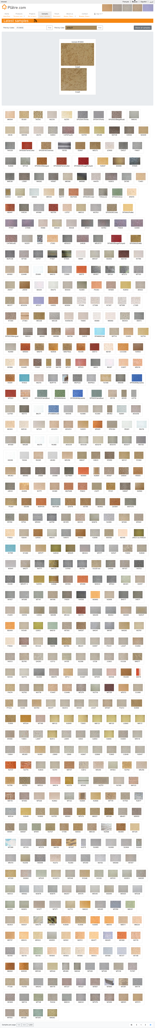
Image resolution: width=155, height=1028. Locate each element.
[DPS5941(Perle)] (83, 114)
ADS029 (69, 445)
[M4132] (25, 393)
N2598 (106, 832)
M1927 (10, 599)
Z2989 (66, 274)
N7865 (66, 259)
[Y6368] (54, 440)
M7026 (39, 801)
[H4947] (125, 486)
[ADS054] (24, 300)
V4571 (137, 599)
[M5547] (95, 254)
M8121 (140, 723)
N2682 (54, 801)
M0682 (67, 816)
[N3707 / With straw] (50, 827)
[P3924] (10, 641)
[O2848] (126, 749)
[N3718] (95, 687)
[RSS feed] (35, 21)
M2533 (10, 894)
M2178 (135, 940)
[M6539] (92, 827)
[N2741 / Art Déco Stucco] (55, 765)
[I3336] (22, 703)
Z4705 (48, 367)
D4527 (123, 150)
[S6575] (81, 269)
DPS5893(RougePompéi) (83, 166)
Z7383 (24, 321)
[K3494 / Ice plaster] (138, 641)
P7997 (11, 228)
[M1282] (124, 517)
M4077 (137, 661)
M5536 (38, 971)
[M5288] (99, 130)
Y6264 (24, 460)
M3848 (40, 863)
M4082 (52, 1018)
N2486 (83, 414)
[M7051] (68, 362)
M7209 (10, 878)
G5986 (55, 476)
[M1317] (122, 951)
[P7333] (9, 703)
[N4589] (81, 594)
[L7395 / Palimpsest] (135, 300)
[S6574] (138, 672)
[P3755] (24, 982)
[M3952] (10, 904)
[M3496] (39, 672)
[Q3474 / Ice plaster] (40, 238)
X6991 (80, 259)
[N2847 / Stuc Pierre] (140, 749)
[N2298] (81, 656)
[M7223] (39, 424)
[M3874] (94, 517)
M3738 (114, 135)
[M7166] (40, 718)
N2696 (109, 599)
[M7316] (118, 966)
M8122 (54, 723)
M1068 (82, 584)
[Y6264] (24, 455)
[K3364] (97, 409)
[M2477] (94, 935)
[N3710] (70, 904)
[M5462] (109, 409)
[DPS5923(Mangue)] (42, 161)
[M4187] (109, 625)
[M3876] (38, 889)
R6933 (27, 336)
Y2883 (23, 739)
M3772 (24, 677)
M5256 (141, 770)
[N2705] (84, 130)
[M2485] (121, 827)
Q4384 (115, 507)
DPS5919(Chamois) (46, 150)
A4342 (38, 119)
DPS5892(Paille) (136, 243)
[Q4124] (110, 269)
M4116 (10, 801)
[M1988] (38, 207)
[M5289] (65, 966)
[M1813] (94, 951)
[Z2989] (67, 269)
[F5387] (11, 502)
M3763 (95, 212)
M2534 (10, 816)
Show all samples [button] (142, 28)
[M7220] (24, 1013)
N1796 (138, 259)
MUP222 (77, 383)
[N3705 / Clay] (54, 811)
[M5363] (10, 471)
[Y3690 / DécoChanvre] (127, 548)
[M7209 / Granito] (10, 873)
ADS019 (98, 445)
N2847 (140, 754)
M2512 (80, 940)
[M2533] (10, 889)
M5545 (95, 894)
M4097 (81, 630)
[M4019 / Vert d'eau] (53, 625)
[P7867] (52, 254)
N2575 (83, 847)
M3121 (124, 460)
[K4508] (129, 130)
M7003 (10, 398)
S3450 (128, 336)
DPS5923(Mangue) (42, 166)
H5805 (138, 476)
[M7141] (38, 594)
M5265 (24, 754)
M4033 (67, 1002)
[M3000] (67, 285)
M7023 (80, 367)
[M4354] (125, 316)
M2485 (121, 832)
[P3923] (10, 532)
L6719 (134, 398)
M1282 (124, 522)
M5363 (10, 476)
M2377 (50, 708)
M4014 (55, 785)
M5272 (95, 150)
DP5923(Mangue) (11, 336)
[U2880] (126, 718)
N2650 (125, 290)
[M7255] (38, 1013)
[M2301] (126, 579)
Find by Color (59, 28)
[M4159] (58, 362)
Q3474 (39, 243)
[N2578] (69, 780)
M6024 (137, 925)
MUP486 (73, 197)
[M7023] (80, 362)
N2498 (111, 847)
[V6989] (97, 316)
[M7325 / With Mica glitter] (134, 827)
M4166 (52, 599)
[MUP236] (10, 254)
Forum (56, 15)
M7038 (137, 894)
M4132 (25, 398)
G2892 (94, 739)
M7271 (99, 553)
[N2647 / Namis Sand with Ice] (102, 161)
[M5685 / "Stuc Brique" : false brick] (97, 424)
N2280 (70, 863)
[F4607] (137, 145)
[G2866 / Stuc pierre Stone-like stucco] (97, 749)
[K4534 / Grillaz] (24, 207)
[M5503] (38, 935)
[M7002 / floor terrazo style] (111, 579)
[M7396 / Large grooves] (122, 300)
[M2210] (39, 378)
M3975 (65, 383)
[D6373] (53, 285)
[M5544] (52, 966)
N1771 (39, 491)
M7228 (90, 971)
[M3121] (124, 455)
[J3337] (93, 703)
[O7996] (28, 223)
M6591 (123, 1002)
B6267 (109, 367)
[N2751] (101, 780)
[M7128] (38, 997)
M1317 (121, 956)
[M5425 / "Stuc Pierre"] (123, 889)
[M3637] (24, 920)
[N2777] (61, 192)
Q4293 (38, 661)
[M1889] (111, 285)
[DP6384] (112, 424)
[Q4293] (38, 656)
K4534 (24, 212)
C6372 (38, 135)
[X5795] (85, 502)
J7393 (52, 243)
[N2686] (96, 796)
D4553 (8, 197)
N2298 (80, 661)
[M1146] (135, 951)
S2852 (38, 630)
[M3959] (52, 935)
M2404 (10, 925)
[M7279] (81, 687)
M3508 (109, 537)
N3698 (80, 925)
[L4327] (123, 641)
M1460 (24, 801)
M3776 (38, 692)
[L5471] (97, 486)
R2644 (24, 537)
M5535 (49, 197)
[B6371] (38, 409)
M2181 (108, 352)
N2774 (25, 770)
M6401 (122, 816)
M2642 (78, 832)
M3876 (38, 894)
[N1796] (138, 254)
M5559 (52, 925)
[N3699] (66, 920)
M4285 (25, 445)
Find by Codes (8, 28)
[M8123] (97, 718)
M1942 (138, 522)
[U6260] (52, 455)
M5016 (137, 367)
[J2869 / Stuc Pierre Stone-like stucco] (55, 749)
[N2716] (143, 331)
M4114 (24, 1002)
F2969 (10, 723)
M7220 (23, 1018)
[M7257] (130, 858)
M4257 (66, 894)
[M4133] (133, 780)
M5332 (66, 615)
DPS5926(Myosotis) (77, 398)
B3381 (24, 119)
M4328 (54, 321)
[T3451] (141, 176)
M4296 (53, 615)
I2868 (69, 754)
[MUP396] (55, 502)
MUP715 (53, 383)
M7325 (134, 832)
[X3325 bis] (96, 563)
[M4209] (95, 610)
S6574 (138, 677)
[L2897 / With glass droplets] (38, 734)
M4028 (57, 228)
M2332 (80, 522)
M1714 (114, 336)
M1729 (109, 692)
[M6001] (95, 811)
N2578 (69, 785)
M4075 (39, 352)
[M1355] (66, 517)
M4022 (85, 909)
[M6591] (137, 8)
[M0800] (136, 811)
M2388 (121, 940)
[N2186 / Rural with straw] (118, 780)
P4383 (96, 290)
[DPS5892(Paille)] (136, 238)
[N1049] (24, 625)
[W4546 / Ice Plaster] (68, 409)
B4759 (82, 568)
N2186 (118, 785)
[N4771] (39, 563)
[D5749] (9, 517)
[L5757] (67, 207)
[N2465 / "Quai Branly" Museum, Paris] (82, 285)
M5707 (69, 770)
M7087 (107, 708)
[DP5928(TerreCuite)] (27, 145)
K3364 (97, 414)
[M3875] (52, 889)
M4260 (124, 630)
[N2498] (111, 842)
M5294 (98, 770)
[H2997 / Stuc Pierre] (95, 641)
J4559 (24, 290)
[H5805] (138, 471)
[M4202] (110, 610)
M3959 (52, 940)
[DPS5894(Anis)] (60, 393)
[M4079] (38, 920)
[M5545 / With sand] (95, 889)
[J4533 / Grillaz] (10, 486)
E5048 (26, 507)
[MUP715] (53, 378)
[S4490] (137, 223)
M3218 (52, 119)
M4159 (58, 367)
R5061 (126, 429)
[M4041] (95, 625)
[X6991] (81, 254)
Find (49, 28)
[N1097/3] (56, 873)
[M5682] (24, 889)
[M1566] (108, 951)
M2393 (10, 429)
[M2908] (53, 347)
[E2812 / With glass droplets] (84, 765)
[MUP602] (91, 378)
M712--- (68, 677)
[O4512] (84, 331)
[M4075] (39, 347)
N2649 (25, 816)
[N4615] (66, 532)
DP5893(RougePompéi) (116, 243)
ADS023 (67, 243)
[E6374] (142, 424)
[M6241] (81, 641)
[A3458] (24, 486)
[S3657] (123, 362)
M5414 (10, 863)
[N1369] (25, 548)
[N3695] (95, 920)
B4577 (123, 599)
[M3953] (127, 873)
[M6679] (54, 672)
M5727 (9, 940)
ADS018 (113, 445)
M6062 (10, 971)
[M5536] (38, 966)
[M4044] (77, 966)
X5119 (112, 398)
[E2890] (109, 734)
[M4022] (85, 904)
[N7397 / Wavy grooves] (108, 300)
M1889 (111, 290)
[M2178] (135, 935)
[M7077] (40, 548)
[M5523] (40, 780)
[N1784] (125, 796)
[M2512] (80, 935)
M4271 (25, 568)
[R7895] (134, 161)
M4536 (10, 181)
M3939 (24, 971)
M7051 (68, 367)
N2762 (24, 692)
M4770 (53, 568)
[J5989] (40, 471)
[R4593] (80, 532)
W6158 (141, 445)
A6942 (42, 336)
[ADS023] (67, 238)
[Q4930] (56, 548)
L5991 (24, 181)
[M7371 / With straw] (55, 904)
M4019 (52, 630)
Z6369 (38, 274)
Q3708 (10, 414)
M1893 (66, 956)
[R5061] (127, 424)
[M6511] (123, 920)
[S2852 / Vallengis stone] (38, 625)
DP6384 (112, 429)
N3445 (24, 367)
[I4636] (10, 130)
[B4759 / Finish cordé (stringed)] (82, 563)
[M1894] (52, 951)
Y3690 (127, 553)
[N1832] (24, 378)
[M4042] (38, 982)
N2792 (126, 770)
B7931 (87, 228)
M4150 (56, 847)
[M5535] (49, 192)
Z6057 (10, 290)
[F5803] (82, 486)
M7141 (38, 599)
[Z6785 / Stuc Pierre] (126, 176)
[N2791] (66, 114)
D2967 (80, 150)
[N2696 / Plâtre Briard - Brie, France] (109, 594)
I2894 (80, 739)
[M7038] (137, 889)
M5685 (97, 429)
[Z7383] (25, 316)
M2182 (100, 863)
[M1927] (10, 594)
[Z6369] (38, 269)
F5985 (37, 367)
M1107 (124, 568)
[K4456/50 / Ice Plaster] (69, 316)
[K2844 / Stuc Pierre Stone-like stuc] (41, 765)
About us (69, 15)
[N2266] (109, 517)
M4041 (95, 630)
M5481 (79, 708)
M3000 (67, 290)
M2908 (53, 352)
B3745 (24, 661)
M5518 (137, 739)
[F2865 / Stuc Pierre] (111, 749)
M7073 (137, 1002)
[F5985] (37, 362)
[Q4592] (38, 532)
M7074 (41, 847)
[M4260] (124, 625)
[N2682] (54, 796)
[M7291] (123, 982)
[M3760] (66, 641)
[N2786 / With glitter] (10, 780)
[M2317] (10, 300)
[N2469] (10, 347)
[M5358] (67, 455)
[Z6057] (10, 285)
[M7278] (95, 997)
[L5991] (24, 176)
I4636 (10, 135)
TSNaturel (103, 197)
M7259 (85, 863)
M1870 (131, 197)
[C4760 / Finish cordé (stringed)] (68, 563)
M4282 (39, 181)
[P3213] (122, 703)
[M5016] (137, 362)
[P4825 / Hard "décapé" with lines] (120, 223)
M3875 (52, 894)
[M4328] (54, 316)
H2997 (94, 646)
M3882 (26, 878)
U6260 (52, 460)
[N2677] (138, 796)
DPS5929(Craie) (112, 212)
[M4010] (52, 269)
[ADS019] (98, 440)
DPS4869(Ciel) (53, 414)
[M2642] (78, 827)
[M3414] (65, 703)
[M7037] (148, 8)
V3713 (52, 661)
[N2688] (10, 161)
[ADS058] (136, 409)
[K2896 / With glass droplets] (95, 532)
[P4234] (52, 997)
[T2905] (83, 718)
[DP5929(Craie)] (89, 192)
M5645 (70, 553)
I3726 (95, 661)
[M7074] (41, 842)
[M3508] (108, 532)
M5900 (37, 522)
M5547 (95, 259)
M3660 (95, 599)
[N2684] (96, 471)
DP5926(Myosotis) (137, 383)
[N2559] (39, 579)
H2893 (52, 135)
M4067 (23, 832)
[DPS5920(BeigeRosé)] (117, 114)
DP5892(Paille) (128, 212)
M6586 (67, 181)
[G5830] (34, 192)
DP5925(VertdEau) (97, 398)
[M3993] (109, 254)
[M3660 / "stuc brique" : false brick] (95, 594)
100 (18, 1025)
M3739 (124, 259)
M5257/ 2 (24, 584)
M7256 (115, 909)
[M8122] (54, 718)
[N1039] (98, 873)
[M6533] (81, 207)
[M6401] (122, 811)
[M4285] (25, 440)
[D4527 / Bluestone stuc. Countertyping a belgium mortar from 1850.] (123, 145)
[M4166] (53, 594)
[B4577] (123, 594)
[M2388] (122, 935)
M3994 (67, 305)
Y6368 (53, 445)
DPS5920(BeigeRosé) (117, 119)
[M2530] (24, 424)
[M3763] (95, 207)
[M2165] (10, 951)
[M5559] (52, 920)
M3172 (24, 414)
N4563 (138, 352)
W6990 (110, 321)
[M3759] (53, 207)
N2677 (138, 801)
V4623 (95, 460)
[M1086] (24, 594)
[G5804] (124, 471)
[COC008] (123, 347)
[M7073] (138, 997)
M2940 (10, 677)
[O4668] (54, 579)
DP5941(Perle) (98, 119)
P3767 (132, 971)
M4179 (52, 987)
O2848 (125, 754)
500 (24, 1025)
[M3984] (83, 471)
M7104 (25, 166)
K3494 (137, 646)
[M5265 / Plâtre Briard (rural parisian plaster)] (24, 749)
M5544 (52, 971)
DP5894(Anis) (117, 197)
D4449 (24, 646)
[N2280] (70, 858)
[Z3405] (10, 610)
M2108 (38, 956)
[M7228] (90, 966)
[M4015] (52, 532)
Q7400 (109, 150)
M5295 (100, 909)
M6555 (109, 925)
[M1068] (82, 579)
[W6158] (141, 440)
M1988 (38, 212)
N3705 (54, 816)
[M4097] (81, 625)
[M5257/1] (98, 238)
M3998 (119, 166)
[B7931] (87, 223)
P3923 (9, 537)
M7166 (40, 723)
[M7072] (107, 8)
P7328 (10, 987)
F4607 (137, 150)
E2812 (83, 770)
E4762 (103, 228)
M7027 (81, 987)
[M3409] (143, 130)
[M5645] (70, 548)
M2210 (38, 383)
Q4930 (56, 553)
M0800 (136, 816)
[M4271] (25, 563)
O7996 (27, 228)
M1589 (10, 445)
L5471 (96, 491)
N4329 (10, 150)
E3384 (138, 460)
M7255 (38, 1018)
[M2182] (100, 858)
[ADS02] (140, 285)
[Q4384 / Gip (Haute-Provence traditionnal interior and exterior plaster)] (115, 502)
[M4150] (56, 842)
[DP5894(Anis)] (117, 192)
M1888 (9, 739)
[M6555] (109, 920)
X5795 (85, 507)
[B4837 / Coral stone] (82, 455)
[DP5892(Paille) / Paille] (128, 207)
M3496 (39, 677)
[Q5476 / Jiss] (70, 502)
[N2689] (82, 796)
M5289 (65, 971)
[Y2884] (10, 749)
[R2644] (24, 532)
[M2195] (122, 532)
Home (6, 15)
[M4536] (9, 176)
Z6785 (126, 181)
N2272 (55, 863)
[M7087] (107, 703)
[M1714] (114, 331)
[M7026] (39, 796)
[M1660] (10, 269)
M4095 (141, 878)
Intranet (4, 2)
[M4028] (57, 223)
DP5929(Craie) (88, 197)
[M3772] (24, 672)
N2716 (143, 336)
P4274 (10, 692)
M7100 (138, 274)
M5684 (25, 352)
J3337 (93, 708)
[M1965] (109, 982)
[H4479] (96, 176)
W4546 (68, 414)
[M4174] (137, 982)
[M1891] (9, 827)
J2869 (54, 754)
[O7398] (95, 300)
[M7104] (25, 161)
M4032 (81, 1002)
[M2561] (66, 935)
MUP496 (68, 491)
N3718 (95, 692)
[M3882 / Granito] (26, 873)
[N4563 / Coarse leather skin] (138, 347)
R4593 (80, 537)
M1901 (95, 987)
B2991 (121, 414)
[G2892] (95, 734)
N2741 (55, 770)
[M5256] (141, 765)
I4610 (95, 367)
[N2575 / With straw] (83, 842)
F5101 (110, 491)
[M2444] (10, 625)
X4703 (139, 568)
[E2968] (136, 703)
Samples (45, 15)
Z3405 (10, 615)
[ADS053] (68, 424)
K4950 (53, 305)
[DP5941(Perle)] (98, 114)
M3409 (143, 135)
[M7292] (67, 625)
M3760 (66, 646)
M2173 (80, 615)
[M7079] (81, 811)
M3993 (109, 259)
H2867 (83, 754)
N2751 (101, 785)
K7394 (10, 321)
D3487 (82, 677)
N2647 (102, 166)
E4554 (24, 615)
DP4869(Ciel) (100, 336)
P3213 (121, 708)
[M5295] (100, 904)
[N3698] (80, 920)
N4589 (81, 599)
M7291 (123, 987)
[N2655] (83, 424)
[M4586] (56, 331)
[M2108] (38, 951)
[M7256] (115, 904)
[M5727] (10, 935)
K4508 (129, 135)
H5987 (53, 181)
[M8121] (140, 718)
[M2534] (10, 811)
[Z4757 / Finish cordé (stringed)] (38, 254)
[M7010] (113, 873)
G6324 (39, 290)
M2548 (111, 677)
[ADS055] (54, 424)
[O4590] (110, 563)
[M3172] (24, 409)
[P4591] (67, 594)
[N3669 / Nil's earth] (40, 811)
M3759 (53, 212)
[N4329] (10, 145)
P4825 (120, 228)
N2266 (109, 522)
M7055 (97, 677)
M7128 (38, 1002)
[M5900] (37, 517)
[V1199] (64, 827)
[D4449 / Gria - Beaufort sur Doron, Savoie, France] (24, 641)
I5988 (43, 228)
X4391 (10, 383)
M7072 (123, 692)
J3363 (109, 661)
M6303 (85, 553)
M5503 (38, 940)
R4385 (38, 460)
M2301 (125, 584)
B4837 (82, 460)
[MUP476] (41, 502)
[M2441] (10, 207)
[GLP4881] (69, 471)
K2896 (94, 537)
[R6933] (28, 331)
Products (18, 15)
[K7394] (10, 316)
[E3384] (138, 455)
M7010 (112, 878)
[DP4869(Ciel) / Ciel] (99, 331)
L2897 (38, 739)
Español (143, 2)
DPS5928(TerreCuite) (62, 166)
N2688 (10, 166)
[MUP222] (77, 378)
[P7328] (10, 982)
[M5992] (25, 471)
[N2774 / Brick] (26, 765)
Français (126, 2)
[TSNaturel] (103, 192)
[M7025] (41, 873)
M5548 (70, 878)
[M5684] (25, 347)
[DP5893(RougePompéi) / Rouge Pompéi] (116, 238)
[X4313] (10, 656)
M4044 (77, 971)
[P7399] (81, 300)
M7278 (95, 1002)
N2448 (138, 847)
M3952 (10, 909)
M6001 (94, 816)
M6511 (123, 925)
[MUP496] (68, 486)
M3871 (20, 197)
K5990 (109, 460)
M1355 (66, 522)
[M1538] (109, 811)
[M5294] (98, 765)
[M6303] (85, 548)
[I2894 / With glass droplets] (127, 8)
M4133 (133, 785)
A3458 (24, 491)
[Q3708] (10, 409)
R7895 (134, 166)
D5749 (9, 522)
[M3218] (52, 114)
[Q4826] (83, 238)
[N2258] (25, 858)
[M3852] (24, 904)
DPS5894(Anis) (60, 398)
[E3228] (10, 579)
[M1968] (10, 362)
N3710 (70, 909)
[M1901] (95, 982)
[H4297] (140, 579)
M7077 (40, 553)
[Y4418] (52, 641)
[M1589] (10, 440)
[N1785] (10, 548)
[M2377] (51, 703)
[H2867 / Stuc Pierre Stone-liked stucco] (83, 749)
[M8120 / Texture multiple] (111, 718)
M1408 (10, 1002)
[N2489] (96, 842)
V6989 (96, 321)
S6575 (81, 274)
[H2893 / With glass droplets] (53, 130)
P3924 (9, 646)
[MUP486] (74, 192)
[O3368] (138, 687)
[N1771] (39, 486)
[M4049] (120, 378)
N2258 (25, 863)
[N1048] (85, 873)
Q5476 (70, 507)
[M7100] (138, 269)
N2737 (10, 770)
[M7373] (124, 269)
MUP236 (10, 259)
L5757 (67, 212)
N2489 (95, 847)
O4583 (39, 615)
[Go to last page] (150, 1025)
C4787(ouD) (68, 135)
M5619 (24, 940)
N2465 (82, 290)
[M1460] (24, 796)
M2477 (93, 940)
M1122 (69, 801)
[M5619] (24, 935)
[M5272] (95, 145)
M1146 (135, 956)
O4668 (53, 584)
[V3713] (52, 656)
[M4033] (67, 997)
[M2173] (81, 610)
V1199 (64, 832)
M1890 (80, 956)
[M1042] (83, 780)
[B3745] (24, 656)
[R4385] (38, 455)
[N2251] (27, 238)
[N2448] (139, 842)
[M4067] (23, 827)
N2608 (141, 553)
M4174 (137, 987)
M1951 (36, 832)
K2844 (40, 770)
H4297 (140, 584)
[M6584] (10, 114)
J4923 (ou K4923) (139, 537)
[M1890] (80, 951)
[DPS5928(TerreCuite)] (62, 161)
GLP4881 (68, 476)
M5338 (39, 321)
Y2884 (10, 754)
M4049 (120, 383)
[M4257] (66, 889)
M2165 (10, 956)
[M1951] (36, 827)
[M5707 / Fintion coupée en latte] (69, 765)
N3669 (40, 816)
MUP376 (130, 507)
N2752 (24, 785)
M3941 (10, 568)
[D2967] (80, 145)
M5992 (25, 476)
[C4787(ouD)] (68, 130)
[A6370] (39, 440)
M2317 (9, 305)
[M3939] (24, 966)
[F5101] (110, 486)
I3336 (22, 708)
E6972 (139, 321)
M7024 (25, 723)
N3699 (66, 925)
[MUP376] (130, 502)
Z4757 (38, 259)
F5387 (11, 507)
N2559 (39, 584)
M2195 (122, 537)
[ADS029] (68, 440)
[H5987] (53, 176)
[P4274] (10, 687)
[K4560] (139, 486)
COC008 (123, 352)
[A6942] (42, 331)
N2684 (96, 476)
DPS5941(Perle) (83, 119)
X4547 (113, 553)
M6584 (10, 119)
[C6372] (38, 130)
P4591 (67, 599)
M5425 (123, 894)
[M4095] (141, 873)
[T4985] (83, 316)
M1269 (109, 1002)
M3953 (127, 878)
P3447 (52, 692)
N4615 (66, 537)
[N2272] (55, 858)
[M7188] (24, 254)
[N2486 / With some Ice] (83, 409)
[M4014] (55, 780)
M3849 (109, 894)
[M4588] (82, 176)
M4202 (110, 615)
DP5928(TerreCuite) (26, 150)
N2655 (83, 429)
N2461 (40, 754)
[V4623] (95, 455)
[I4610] (95, 362)
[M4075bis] (67, 347)
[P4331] (109, 641)
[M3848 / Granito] (40, 858)
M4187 (109, 630)
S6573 (94, 352)
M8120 (111, 723)
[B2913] (52, 734)
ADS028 (83, 445)
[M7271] (99, 548)
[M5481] (79, 703)
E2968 (136, 708)
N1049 (24, 630)
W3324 (38, 646)
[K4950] (53, 300)
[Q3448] (24, 269)
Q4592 (38, 537)
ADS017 (127, 445)
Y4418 (52, 646)
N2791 (66, 119)
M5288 (99, 135)
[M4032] (81, 997)
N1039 (99, 878)
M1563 (113, 770)
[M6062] (10, 966)
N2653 (111, 181)
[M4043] (134, 114)
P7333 (9, 708)
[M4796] (70, 331)
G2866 (97, 754)
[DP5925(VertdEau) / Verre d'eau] (96, 393)
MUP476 (41, 507)
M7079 (81, 816)
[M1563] (113, 765)
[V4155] (66, 656)
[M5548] (70, 873)
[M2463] (100, 502)
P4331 (109, 646)
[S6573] (94, 347)
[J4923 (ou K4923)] (139, 532)
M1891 (9, 832)
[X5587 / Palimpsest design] (109, 471)
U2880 (125, 723)
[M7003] (10, 393)
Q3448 (24, 274)
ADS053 (68, 429)
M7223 (39, 429)
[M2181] (108, 347)
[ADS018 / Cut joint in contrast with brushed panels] (112, 440)
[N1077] (39, 904)
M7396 (122, 305)
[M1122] (69, 796)
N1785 (10, 553)
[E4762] (104, 223)
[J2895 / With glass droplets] (66, 734)
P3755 (24, 987)
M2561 (66, 940)
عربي (151, 2)
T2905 (83, 723)
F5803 (82, 491)
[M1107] (125, 563)
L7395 (135, 305)
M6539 (92, 832)
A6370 (39, 445)
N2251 (27, 243)
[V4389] (54, 486)
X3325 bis (96, 568)
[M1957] (96, 269)
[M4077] (137, 656)
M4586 (56, 336)
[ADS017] (127, 440)
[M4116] (10, 796)
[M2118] (24, 951)
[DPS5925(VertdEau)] (42, 393)
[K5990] (109, 455)
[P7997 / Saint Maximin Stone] (11, 223)
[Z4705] (48, 362)
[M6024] (137, 920)
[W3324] (38, 641)
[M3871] (20, 192)
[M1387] (71, 842)
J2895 (66, 739)
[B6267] (109, 362)
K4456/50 (69, 321)
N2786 (9, 785)
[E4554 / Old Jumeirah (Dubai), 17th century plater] (24, 610)
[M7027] (81, 982)
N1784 (125, 801)
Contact (84, 15)
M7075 (80, 894)
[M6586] (68, 176)
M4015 (52, 537)
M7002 (111, 584)
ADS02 (140, 290)
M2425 (108, 940)
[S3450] (128, 331)
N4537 (141, 615)
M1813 (93, 956)
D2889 (123, 739)
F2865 (111, 754)
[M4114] (24, 997)
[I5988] (43, 223)
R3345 (81, 352)
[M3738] (114, 130)
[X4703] (139, 563)
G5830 (34, 197)
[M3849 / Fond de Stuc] (109, 889)
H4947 (125, 491)
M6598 (24, 135)
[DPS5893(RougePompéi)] (83, 161)
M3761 (138, 630)
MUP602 (91, 383)
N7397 (108, 305)
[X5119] (112, 393)
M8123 (97, 723)
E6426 (71, 228)
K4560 (139, 491)
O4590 (110, 568)
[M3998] (119, 161)
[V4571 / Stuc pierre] (138, 594)
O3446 (67, 692)
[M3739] (123, 254)
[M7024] (25, 718)
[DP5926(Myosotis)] (137, 378)
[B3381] (24, 114)
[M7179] (110, 796)
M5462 (109, 414)
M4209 (95, 615)
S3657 (123, 367)
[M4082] (52, 1013)
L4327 (123, 646)
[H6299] (10, 455)
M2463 (100, 507)
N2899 (68, 723)
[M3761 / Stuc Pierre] (139, 625)
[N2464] (126, 842)
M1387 (71, 847)
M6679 (54, 677)
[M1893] (66, 951)
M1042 (83, 785)
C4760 (67, 568)
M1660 (9, 274)
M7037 (38, 305)
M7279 (81, 692)
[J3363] (109, 656)
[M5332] (67, 610)
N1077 (39, 909)
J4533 (10, 491)
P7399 (81, 305)
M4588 (82, 181)
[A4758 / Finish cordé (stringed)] (52, 517)
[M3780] (36, 703)
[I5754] (23, 517)
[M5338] (39, 316)
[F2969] (10, 718)
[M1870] (131, 192)
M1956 (68, 584)
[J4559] (24, 285)
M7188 (24, 259)
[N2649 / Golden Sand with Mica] (26, 811)
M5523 (40, 785)
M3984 (83, 476)
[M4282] (39, 176)
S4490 (137, 228)
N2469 (10, 352)
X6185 (124, 398)
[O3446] (67, 687)
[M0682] (67, 811)
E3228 (10, 584)
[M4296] (53, 610)
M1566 (108, 956)
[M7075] (81, 889)
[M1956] (68, 579)
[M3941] (10, 563)
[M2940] (10, 672)
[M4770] (54, 563)
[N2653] (111, 176)
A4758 (51, 522)
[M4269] (126, 610)
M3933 (97, 584)
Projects (32, 15)
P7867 (52, 259)
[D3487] (83, 672)
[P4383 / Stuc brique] (96, 285)
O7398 (95, 305)
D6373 (53, 290)
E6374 (141, 429)
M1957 (95, 274)
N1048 (84, 878)
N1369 (25, 553)
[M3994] (67, 300)
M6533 (81, 212)
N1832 (24, 383)
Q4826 (82, 243)
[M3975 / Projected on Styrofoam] (65, 378)
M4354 (125, 321)
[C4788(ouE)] (11, 238)
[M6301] (130, 904)
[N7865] (66, 254)
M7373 (124, 274)
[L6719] (133, 393)
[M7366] (10, 842)
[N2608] (142, 548)
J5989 (40, 476)
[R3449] (126, 672)
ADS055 (54, 429)
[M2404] (10, 920)
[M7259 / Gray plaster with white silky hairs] (85, 858)
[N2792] (127, 765)
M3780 (36, 708)
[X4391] (10, 378)
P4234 (52, 1002)
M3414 (65, 708)
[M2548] (111, 672)
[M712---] (68, 672)
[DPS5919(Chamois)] (46, 145)
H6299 (10, 460)
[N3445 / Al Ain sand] (24, 362)
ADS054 (24, 305)
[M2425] (108, 935)
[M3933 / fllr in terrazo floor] (97, 579)
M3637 (24, 925)
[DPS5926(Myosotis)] (78, 393)
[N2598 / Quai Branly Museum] (106, 827)
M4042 (38, 987)
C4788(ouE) (11, 243)
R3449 (126, 677)
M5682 (24, 894)
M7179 (110, 801)
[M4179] (52, 982)
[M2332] (80, 517)
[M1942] (138, 517)
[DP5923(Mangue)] (12, 331)
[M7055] (97, 672)
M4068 (115, 863)
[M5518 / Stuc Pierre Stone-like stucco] (137, 734)
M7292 (66, 630)
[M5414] (10, 858)
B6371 (38, 414)
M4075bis (67, 352)
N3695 (95, 925)
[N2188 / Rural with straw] (105, 378)
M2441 (9, 212)
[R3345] (80, 347)
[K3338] (123, 656)
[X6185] (124, 393)
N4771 (39, 568)
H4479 (95, 181)
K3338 (123, 661)
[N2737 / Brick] (10, 765)
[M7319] (26, 842)
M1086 (24, 599)
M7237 (66, 987)
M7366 (10, 847)
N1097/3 (56, 878)
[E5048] (26, 502)
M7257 (130, 863)
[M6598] (24, 130)
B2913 (52, 739)
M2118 (24, 956)
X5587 (109, 476)
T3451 (140, 181)
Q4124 (110, 274)
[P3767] (132, 966)
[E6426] (71, 223)
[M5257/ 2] (24, 579)
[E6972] (139, 316)
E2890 (109, 739)
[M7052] (117, 8)
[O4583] (39, 610)
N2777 (61, 197)
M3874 (94, 522)
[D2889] (123, 734)
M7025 (41, 878)
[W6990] (110, 316)
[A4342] (38, 114)
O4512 (84, 336)
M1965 (109, 987)
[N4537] (141, 610)
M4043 (134, 119)
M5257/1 (98, 243)
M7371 (55, 909)
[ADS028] (83, 440)
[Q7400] (109, 145)
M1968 (10, 367)
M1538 (109, 816)
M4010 (52, 274)
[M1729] (109, 687)
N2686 (95, 801)
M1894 (52, 956)
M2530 (24, 429)
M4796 (70, 336)
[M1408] (10, 997)
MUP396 (55, 507)
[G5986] (55, 471)
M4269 (126, 615)
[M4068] (115, 858)
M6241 (80, 646)
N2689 (82, 801)
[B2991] (122, 409)
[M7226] (104, 966)
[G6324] (39, 285)
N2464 (126, 847)
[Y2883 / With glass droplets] (24, 734)
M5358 (67, 460)
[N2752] (24, 780)
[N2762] (24, 687)
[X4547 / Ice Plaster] (113, 548)
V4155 (66, 661)
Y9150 (64, 150)
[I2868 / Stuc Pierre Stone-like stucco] (69, 749)
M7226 (104, 971)
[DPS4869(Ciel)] (53, 409)
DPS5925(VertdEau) (42, 398)
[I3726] (95, 656)
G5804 (123, 476)
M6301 (130, 909)
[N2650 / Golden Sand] (125, 285)
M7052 (9, 1018)
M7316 (118, 971)
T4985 (83, 321)
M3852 (24, 909)
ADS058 (136, 414)
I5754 (23, 522)
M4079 (38, 925)
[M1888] (10, 734)
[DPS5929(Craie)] (112, 207)
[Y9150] (64, 145)
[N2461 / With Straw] (40, 749)
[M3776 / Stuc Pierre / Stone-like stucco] (38, 687)
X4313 (10, 661)
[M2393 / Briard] (10, 424)
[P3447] (53, 687)
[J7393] (52, 238)
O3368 (138, 692)
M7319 (25, 847)
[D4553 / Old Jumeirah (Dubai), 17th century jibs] (8, 192)
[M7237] (67, 982)
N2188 (105, 383)
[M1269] (109, 997)
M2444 (10, 630)
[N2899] (69, 718)
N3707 (50, 832)
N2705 (84, 135)
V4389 (54, 491)
